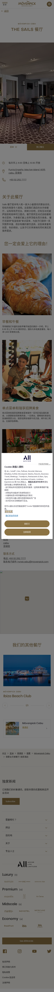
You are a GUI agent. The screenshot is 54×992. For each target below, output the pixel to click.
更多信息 (8, 512)
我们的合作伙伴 (12, 516)
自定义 (27, 524)
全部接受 (27, 532)
